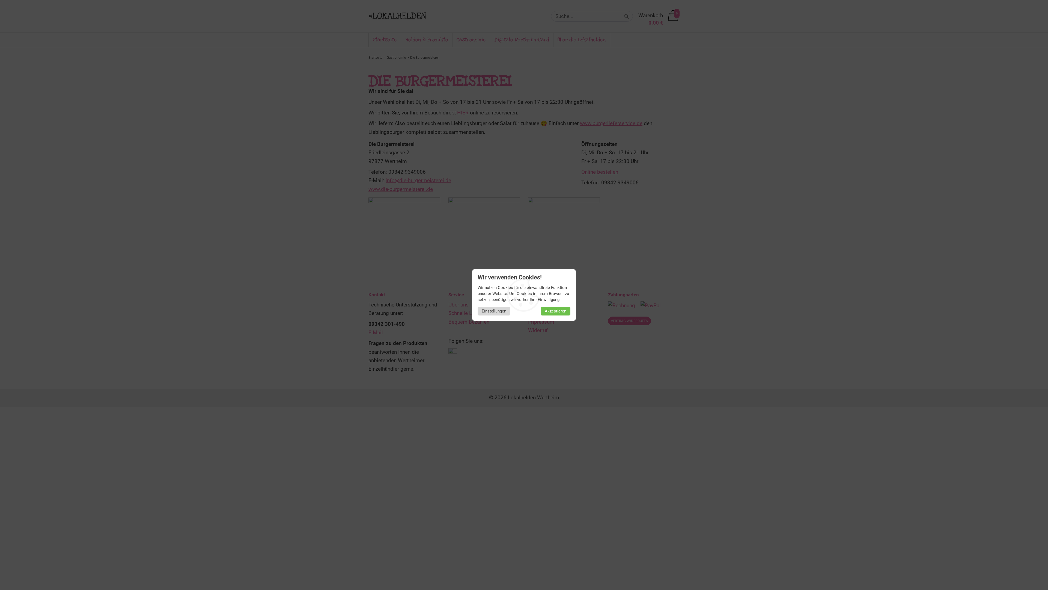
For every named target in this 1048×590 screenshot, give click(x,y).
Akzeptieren (555, 311)
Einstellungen (494, 311)
